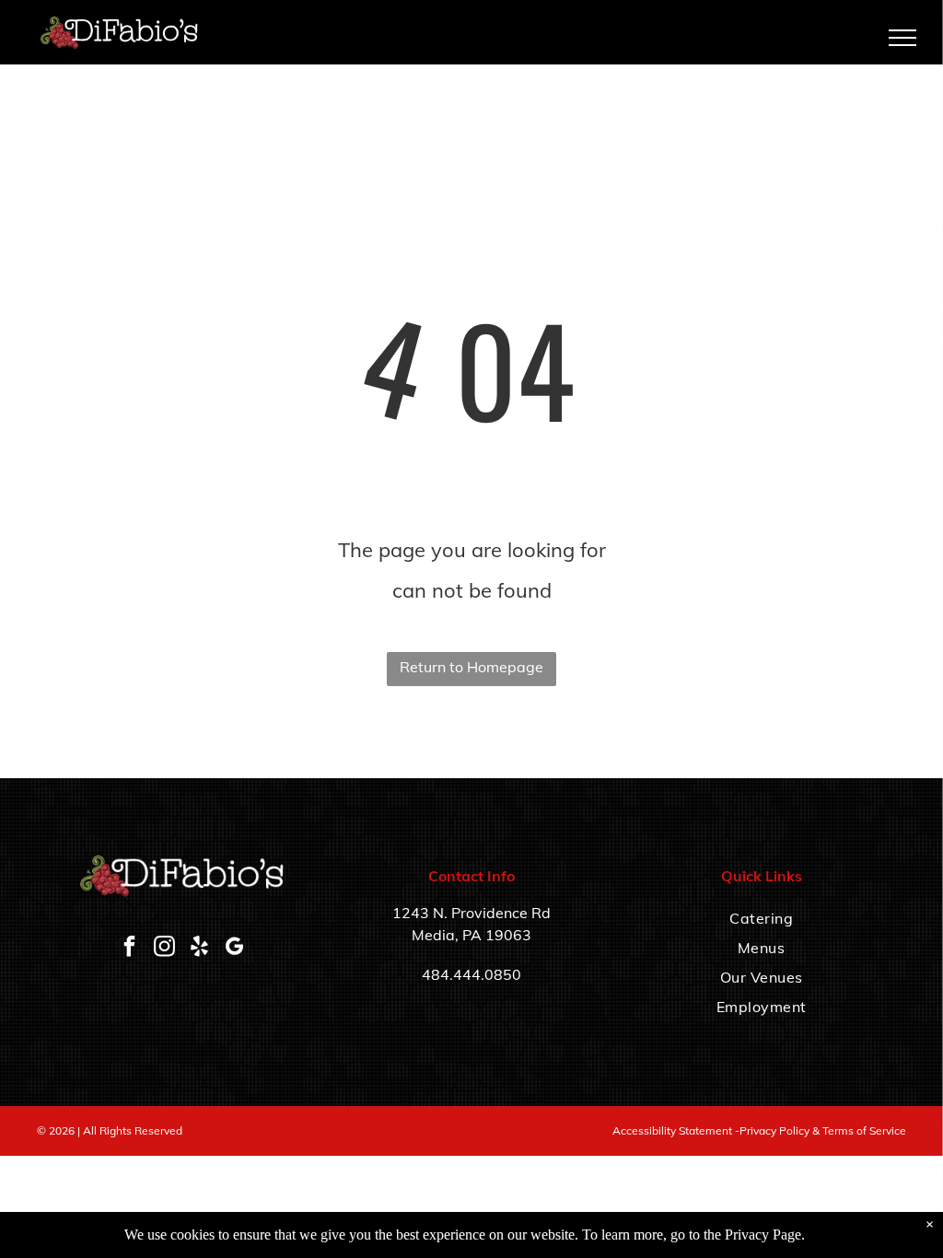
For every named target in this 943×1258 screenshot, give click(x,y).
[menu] (902, 38)
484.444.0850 (471, 974)
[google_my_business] (234, 949)
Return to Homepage (471, 667)
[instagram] (164, 949)
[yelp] (199, 949)
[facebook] (129, 949)
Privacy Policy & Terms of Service (822, 1130)
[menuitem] (761, 918)
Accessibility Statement (672, 1130)
